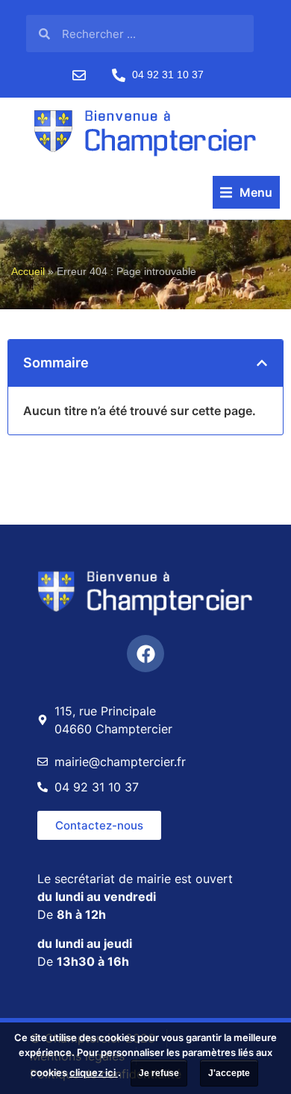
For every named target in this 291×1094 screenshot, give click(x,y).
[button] (246, 192)
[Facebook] (145, 653)
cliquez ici (93, 1072)
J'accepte (229, 1073)
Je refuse (159, 1073)
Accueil (28, 271)
